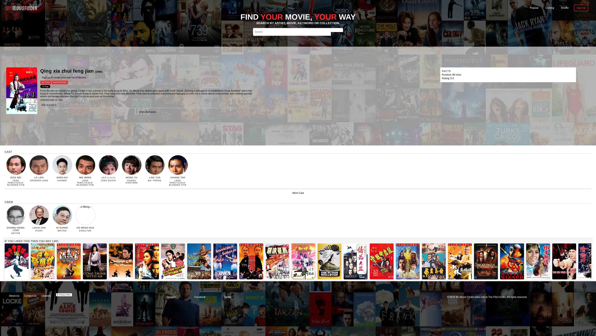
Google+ (171, 297)
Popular (534, 8)
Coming (549, 8)
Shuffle (565, 8)
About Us (14, 295)
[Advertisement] (177, 57)
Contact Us (30, 295)
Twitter (227, 297)
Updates (46, 295)
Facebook (199, 297)
